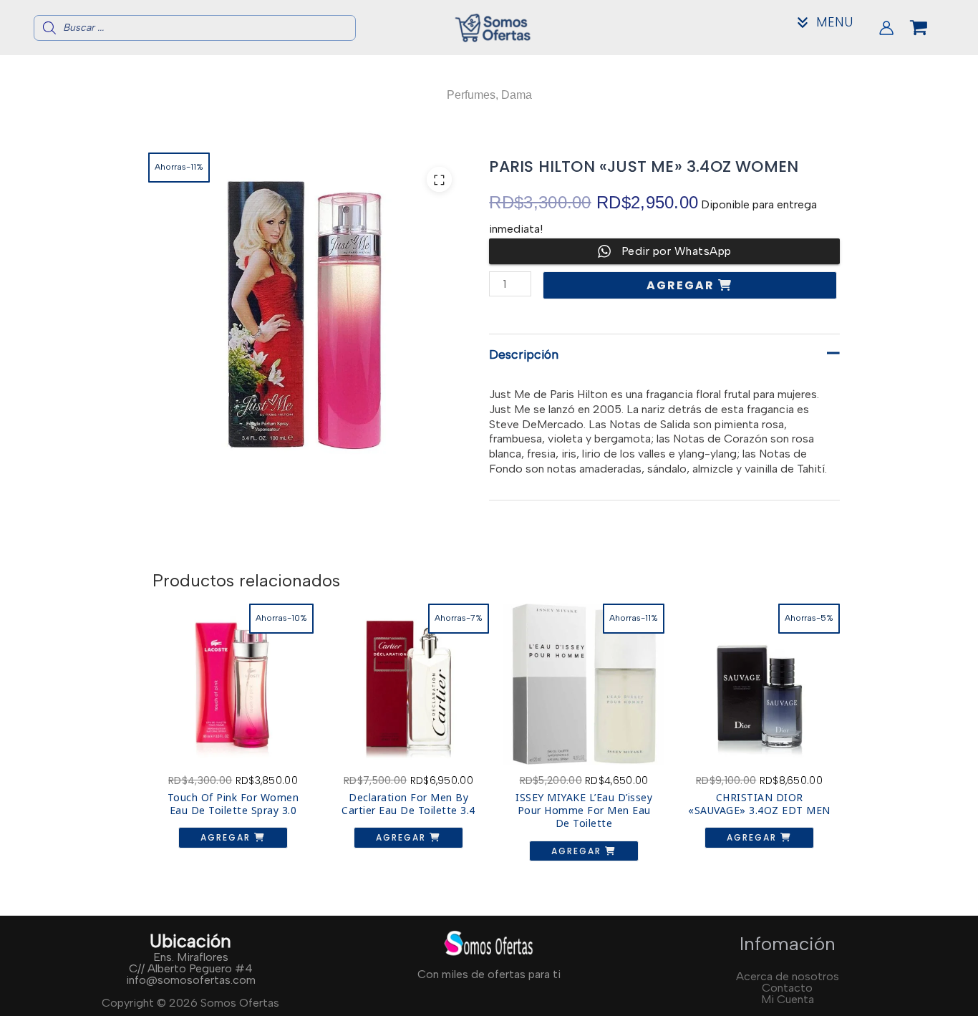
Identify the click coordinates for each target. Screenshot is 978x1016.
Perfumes (471, 95)
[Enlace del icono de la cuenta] (886, 28)
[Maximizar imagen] (439, 179)
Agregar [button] (227, 837)
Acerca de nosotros (787, 976)
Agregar (682, 285)
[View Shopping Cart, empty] (930, 28)
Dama (516, 95)
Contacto (787, 988)
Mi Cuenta (787, 999)
